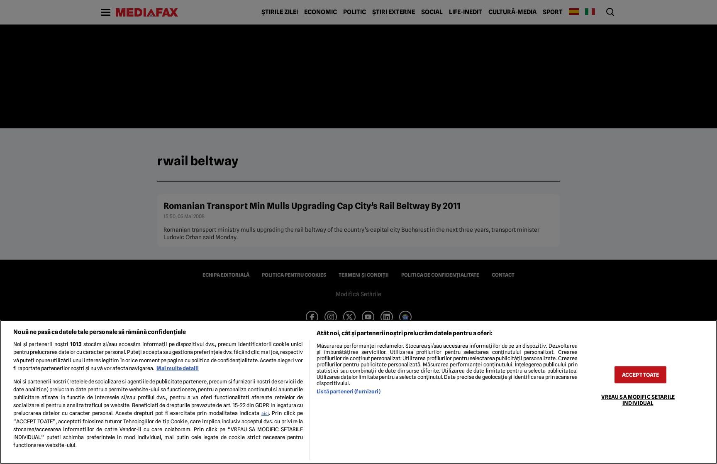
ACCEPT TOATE (640, 374)
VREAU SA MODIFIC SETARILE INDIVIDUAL (638, 399)
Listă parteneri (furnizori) (348, 391)
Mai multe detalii (177, 368)
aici (265, 413)
